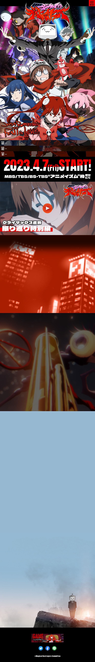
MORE (47, 288)
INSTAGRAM (50, 306)
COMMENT (31, 522)
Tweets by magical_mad (14, 299)
